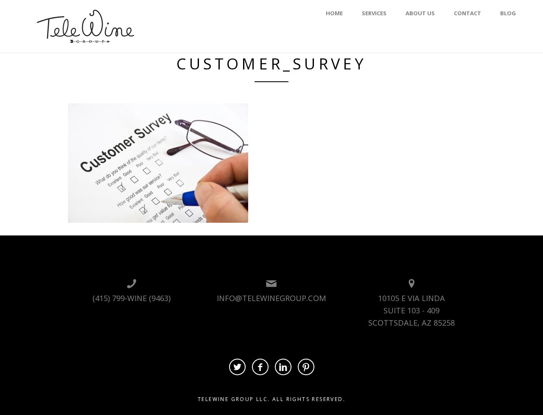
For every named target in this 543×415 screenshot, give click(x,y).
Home (334, 13)
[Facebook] (260, 367)
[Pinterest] (306, 367)
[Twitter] (237, 367)
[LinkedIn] (283, 367)
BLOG (508, 13)
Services (374, 13)
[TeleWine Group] (85, 25)
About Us (420, 13)
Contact (467, 13)
